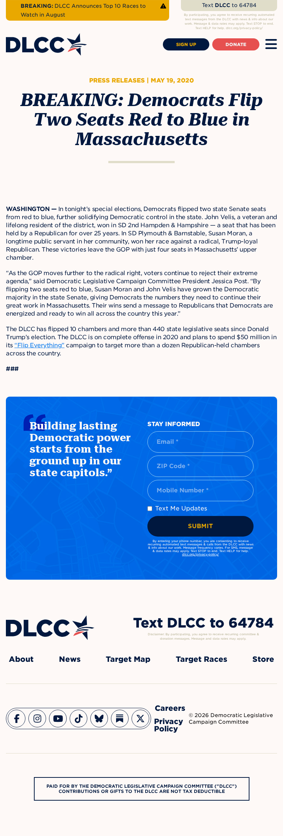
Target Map (128, 659)
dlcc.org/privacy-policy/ (200, 554)
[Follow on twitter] (140, 718)
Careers (170, 708)
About (21, 659)
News (70, 659)
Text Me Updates (181, 508)
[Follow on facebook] (16, 718)
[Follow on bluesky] (99, 718)
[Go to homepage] (50, 627)
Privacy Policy (168, 725)
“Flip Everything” (39, 345)
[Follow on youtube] (58, 718)
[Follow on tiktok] (78, 718)
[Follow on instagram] (37, 718)
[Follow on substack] (120, 718)
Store (263, 659)
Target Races (201, 659)
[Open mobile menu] (271, 45)
